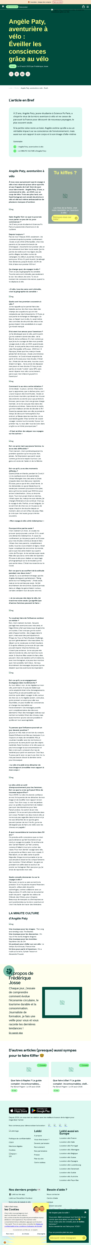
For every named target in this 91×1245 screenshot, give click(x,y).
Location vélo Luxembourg (70, 1165)
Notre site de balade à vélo (20, 1202)
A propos (38, 1135)
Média (16, 88)
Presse (37, 1155)
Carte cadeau (39, 1162)
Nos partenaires (40, 1151)
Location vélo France (67, 1138)
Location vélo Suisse (67, 1157)
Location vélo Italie (67, 1142)
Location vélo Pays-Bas (69, 1180)
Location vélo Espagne (68, 1161)
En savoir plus (16, 1033)
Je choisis (25, 1234)
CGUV (11, 1142)
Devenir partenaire (41, 1143)
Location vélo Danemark (69, 1169)
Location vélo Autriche (68, 1176)
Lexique (50, 1202)
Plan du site (39, 1158)
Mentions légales (15, 1146)
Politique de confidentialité (20, 1138)
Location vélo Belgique (68, 1153)
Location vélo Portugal (68, 1146)
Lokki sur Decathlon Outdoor (21, 1198)
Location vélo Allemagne (69, 1149)
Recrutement (39, 1147)
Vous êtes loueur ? (41, 1139)
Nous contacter (53, 1194)
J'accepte (41, 1234)
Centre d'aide (52, 1198)
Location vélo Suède (67, 1172)
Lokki (11, 88)
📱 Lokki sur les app (17, 1194)
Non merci (10, 1234)
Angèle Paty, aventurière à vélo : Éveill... (35, 88)
